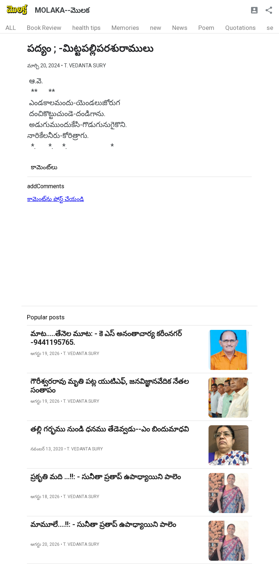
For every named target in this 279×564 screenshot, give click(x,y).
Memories (125, 27)
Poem (206, 27)
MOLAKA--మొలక (62, 10)
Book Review (44, 27)
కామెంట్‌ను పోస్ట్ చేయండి (55, 199)
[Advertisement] (139, 255)
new (155, 27)
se (270, 27)
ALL (10, 27)
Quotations (240, 27)
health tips (86, 27)
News (179, 27)
